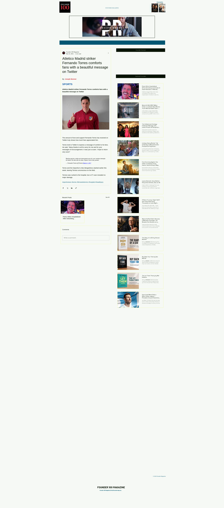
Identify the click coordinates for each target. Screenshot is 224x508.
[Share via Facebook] (63, 189)
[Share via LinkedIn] (72, 189)
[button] (139, 35)
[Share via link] (76, 189)
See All (107, 198)
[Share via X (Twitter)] (67, 189)
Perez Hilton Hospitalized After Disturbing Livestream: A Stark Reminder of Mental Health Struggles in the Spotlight (72, 218)
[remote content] (85, 160)
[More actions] (108, 53)
